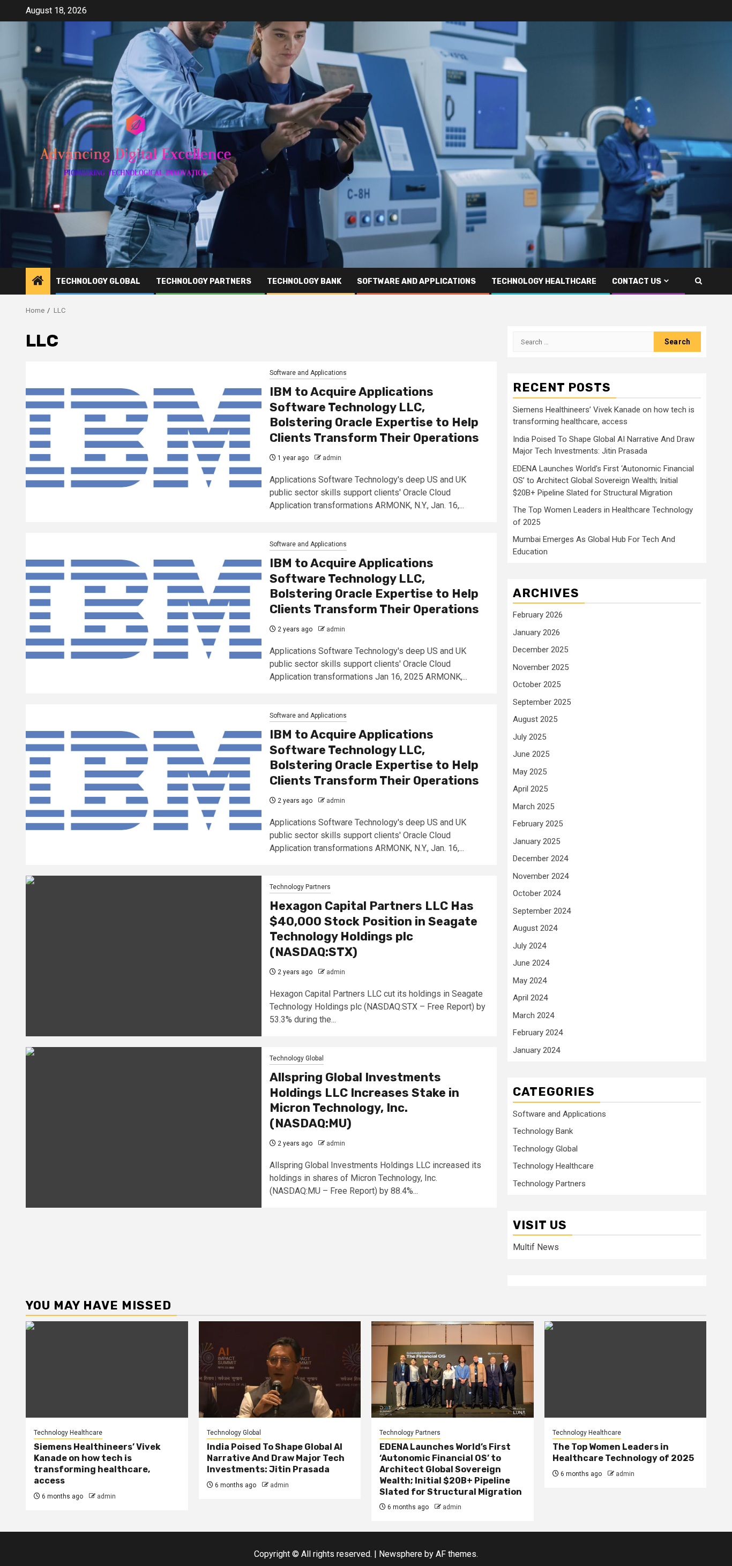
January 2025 (536, 841)
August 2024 (535, 928)
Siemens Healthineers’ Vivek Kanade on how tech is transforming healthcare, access (97, 1463)
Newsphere (400, 1554)
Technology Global (98, 281)
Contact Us (636, 281)
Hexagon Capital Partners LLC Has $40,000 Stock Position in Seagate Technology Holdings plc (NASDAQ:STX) (373, 929)
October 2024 (537, 893)
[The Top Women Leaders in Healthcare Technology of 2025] (625, 1369)
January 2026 (536, 632)
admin (332, 458)
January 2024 (536, 1050)
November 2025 (541, 667)
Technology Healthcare (543, 281)
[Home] (38, 281)
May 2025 (530, 772)
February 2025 (538, 824)
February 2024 (538, 1032)
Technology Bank (304, 281)
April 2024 (530, 998)
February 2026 (538, 615)
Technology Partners (203, 281)
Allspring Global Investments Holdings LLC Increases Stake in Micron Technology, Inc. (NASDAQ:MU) (364, 1100)
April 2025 (530, 789)
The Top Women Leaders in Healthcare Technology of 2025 (623, 1452)
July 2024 (529, 946)
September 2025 (542, 702)
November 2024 (541, 876)
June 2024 (531, 963)
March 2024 (533, 1015)
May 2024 (530, 980)
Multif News (536, 1247)
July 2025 (529, 737)
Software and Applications (416, 281)
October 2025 (537, 684)
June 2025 (531, 754)
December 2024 (540, 858)
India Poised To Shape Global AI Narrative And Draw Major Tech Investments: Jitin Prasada (276, 1458)
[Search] (698, 280)
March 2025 (533, 806)
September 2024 (542, 911)
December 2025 (540, 649)
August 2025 (535, 719)
